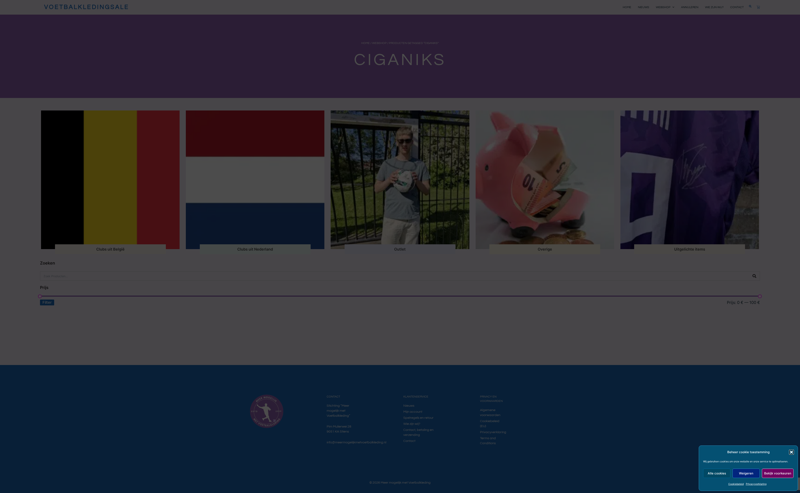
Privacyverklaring (756, 483)
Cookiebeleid (736, 483)
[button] (791, 452)
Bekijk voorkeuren (777, 473)
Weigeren (746, 473)
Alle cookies (717, 473)
